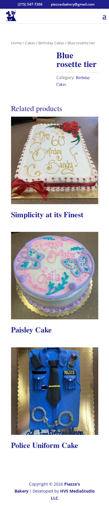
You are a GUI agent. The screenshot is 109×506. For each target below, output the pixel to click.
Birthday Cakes (51, 42)
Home (16, 42)
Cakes (30, 42)
